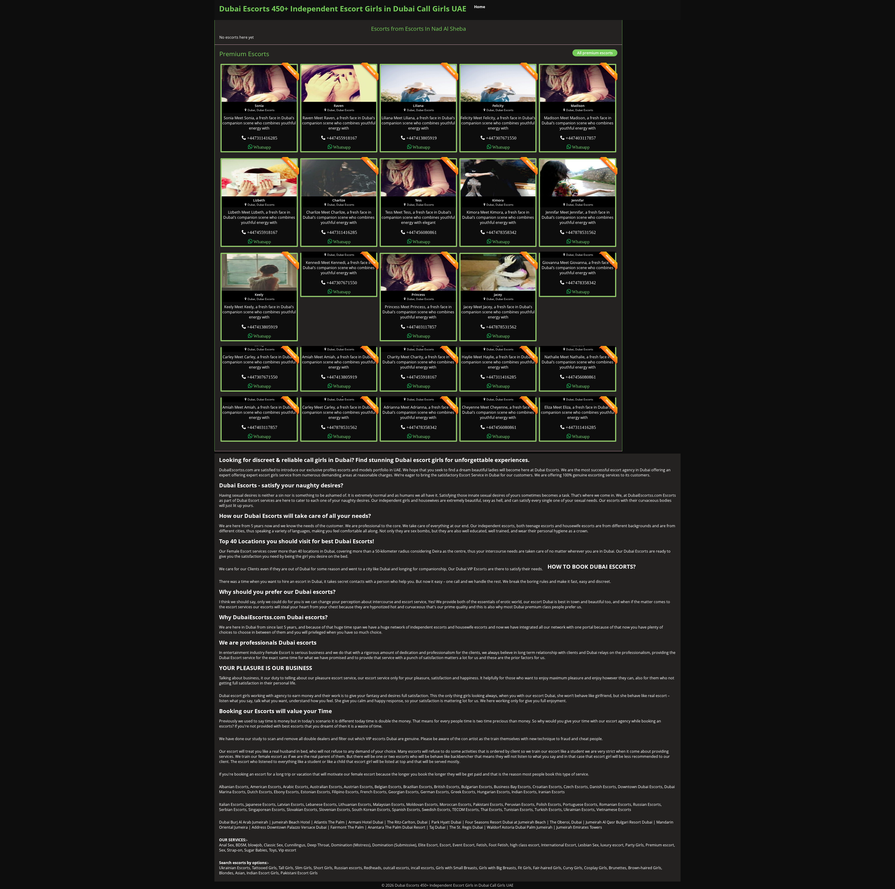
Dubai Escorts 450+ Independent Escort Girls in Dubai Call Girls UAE (342, 8)
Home (479, 6)
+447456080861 (421, 232)
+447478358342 (501, 232)
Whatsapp (262, 146)
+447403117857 (581, 137)
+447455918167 (342, 137)
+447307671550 (501, 137)
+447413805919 (421, 137)
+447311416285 (262, 137)
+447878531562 (580, 232)
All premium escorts (595, 52)
